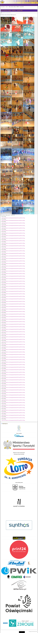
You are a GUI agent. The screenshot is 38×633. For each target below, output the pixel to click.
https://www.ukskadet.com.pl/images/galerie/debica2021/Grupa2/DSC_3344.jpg (13, 286)
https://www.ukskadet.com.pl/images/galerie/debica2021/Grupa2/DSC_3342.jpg (13, 281)
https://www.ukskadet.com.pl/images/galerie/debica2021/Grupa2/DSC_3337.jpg (13, 268)
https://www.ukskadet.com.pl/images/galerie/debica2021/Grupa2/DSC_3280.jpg (13, 220)
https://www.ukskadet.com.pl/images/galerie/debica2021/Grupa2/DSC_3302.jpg (13, 240)
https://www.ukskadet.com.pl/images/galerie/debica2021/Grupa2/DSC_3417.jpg (13, 387)
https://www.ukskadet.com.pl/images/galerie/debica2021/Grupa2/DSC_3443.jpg (13, 412)
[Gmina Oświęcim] (19, 487)
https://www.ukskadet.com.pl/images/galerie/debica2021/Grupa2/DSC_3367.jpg (13, 331)
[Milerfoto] (19, 584)
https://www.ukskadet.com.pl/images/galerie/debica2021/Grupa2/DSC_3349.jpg (13, 296)
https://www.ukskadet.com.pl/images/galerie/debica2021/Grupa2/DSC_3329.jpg (13, 253)
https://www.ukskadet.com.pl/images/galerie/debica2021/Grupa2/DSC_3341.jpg (13, 278)
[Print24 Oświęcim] (19, 549)
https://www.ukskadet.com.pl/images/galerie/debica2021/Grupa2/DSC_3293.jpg (13, 420)
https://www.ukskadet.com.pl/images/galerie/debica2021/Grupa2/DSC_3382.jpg (13, 349)
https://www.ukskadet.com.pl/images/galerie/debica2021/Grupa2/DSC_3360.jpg (13, 316)
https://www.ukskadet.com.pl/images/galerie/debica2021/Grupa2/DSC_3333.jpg (13, 263)
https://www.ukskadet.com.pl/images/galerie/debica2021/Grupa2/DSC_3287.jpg (13, 225)
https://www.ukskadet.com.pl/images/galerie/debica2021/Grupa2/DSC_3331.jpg (13, 258)
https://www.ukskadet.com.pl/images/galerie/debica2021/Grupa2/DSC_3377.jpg (13, 344)
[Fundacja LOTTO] (19, 468)
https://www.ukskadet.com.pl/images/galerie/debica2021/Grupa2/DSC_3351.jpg (13, 298)
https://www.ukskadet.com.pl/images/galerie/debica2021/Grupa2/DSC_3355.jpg (13, 306)
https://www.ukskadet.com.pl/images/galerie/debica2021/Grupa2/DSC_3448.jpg (13, 415)
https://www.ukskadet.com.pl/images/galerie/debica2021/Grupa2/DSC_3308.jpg (13, 243)
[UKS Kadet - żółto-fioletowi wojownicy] (19, 2)
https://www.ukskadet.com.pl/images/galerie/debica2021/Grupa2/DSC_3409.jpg (13, 372)
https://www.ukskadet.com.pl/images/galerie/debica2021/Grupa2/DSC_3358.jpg (13, 311)
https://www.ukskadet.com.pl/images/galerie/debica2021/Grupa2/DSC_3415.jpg (13, 382)
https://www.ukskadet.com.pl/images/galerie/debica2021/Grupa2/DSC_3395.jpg (13, 359)
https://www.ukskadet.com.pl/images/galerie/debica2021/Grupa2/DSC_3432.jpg (13, 402)
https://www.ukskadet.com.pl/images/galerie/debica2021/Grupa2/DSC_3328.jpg (13, 250)
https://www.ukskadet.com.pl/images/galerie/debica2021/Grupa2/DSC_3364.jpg (13, 324)
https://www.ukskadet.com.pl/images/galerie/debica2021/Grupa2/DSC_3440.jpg (13, 407)
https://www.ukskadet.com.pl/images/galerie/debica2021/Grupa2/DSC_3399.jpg (13, 364)
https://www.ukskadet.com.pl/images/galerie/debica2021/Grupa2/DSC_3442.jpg (13, 410)
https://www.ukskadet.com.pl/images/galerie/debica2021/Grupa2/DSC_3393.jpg (13, 354)
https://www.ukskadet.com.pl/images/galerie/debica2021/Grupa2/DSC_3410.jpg (13, 374)
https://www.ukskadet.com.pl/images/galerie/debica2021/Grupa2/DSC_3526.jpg (13, 417)
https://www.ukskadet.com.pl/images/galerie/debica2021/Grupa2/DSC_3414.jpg (13, 379)
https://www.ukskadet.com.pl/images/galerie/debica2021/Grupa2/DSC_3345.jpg (13, 288)
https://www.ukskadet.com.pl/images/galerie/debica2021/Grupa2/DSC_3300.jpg (13, 235)
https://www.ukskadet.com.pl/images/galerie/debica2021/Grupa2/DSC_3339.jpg (13, 273)
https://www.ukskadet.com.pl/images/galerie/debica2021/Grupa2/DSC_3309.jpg (13, 245)
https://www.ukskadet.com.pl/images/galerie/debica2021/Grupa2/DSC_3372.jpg (13, 339)
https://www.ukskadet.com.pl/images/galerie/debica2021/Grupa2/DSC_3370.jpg (13, 334)
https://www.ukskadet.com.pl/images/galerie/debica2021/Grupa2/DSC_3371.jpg (13, 336)
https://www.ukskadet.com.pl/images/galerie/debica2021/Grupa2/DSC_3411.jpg (13, 377)
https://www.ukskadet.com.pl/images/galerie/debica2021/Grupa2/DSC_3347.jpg (13, 291)
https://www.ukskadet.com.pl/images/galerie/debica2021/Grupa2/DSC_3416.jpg (13, 384)
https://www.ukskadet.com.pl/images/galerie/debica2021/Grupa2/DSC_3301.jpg (13, 238)
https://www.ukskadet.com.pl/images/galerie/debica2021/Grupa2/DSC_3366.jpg (13, 329)
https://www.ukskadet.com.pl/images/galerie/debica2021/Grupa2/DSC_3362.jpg (13, 321)
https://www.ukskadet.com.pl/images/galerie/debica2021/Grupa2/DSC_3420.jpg (13, 392)
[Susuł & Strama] (19, 502)
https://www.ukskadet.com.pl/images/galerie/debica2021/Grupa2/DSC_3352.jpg (13, 301)
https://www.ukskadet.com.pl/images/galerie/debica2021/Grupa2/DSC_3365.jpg (13, 326)
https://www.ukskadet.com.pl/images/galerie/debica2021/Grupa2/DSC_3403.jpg (13, 367)
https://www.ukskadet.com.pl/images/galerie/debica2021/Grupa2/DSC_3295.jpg (13, 230)
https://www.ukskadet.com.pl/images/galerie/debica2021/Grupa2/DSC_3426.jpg (13, 397)
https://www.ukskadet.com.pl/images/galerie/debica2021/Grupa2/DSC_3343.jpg (13, 283)
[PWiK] (19, 570)
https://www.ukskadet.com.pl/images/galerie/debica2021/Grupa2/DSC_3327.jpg (13, 248)
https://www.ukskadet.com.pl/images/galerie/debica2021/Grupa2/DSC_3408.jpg (13, 369)
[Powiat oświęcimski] (19, 603)
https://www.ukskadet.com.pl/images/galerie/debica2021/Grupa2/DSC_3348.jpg (13, 293)
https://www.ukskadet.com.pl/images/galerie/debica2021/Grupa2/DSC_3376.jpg (13, 341)
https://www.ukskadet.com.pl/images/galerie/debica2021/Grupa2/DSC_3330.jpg (13, 255)
